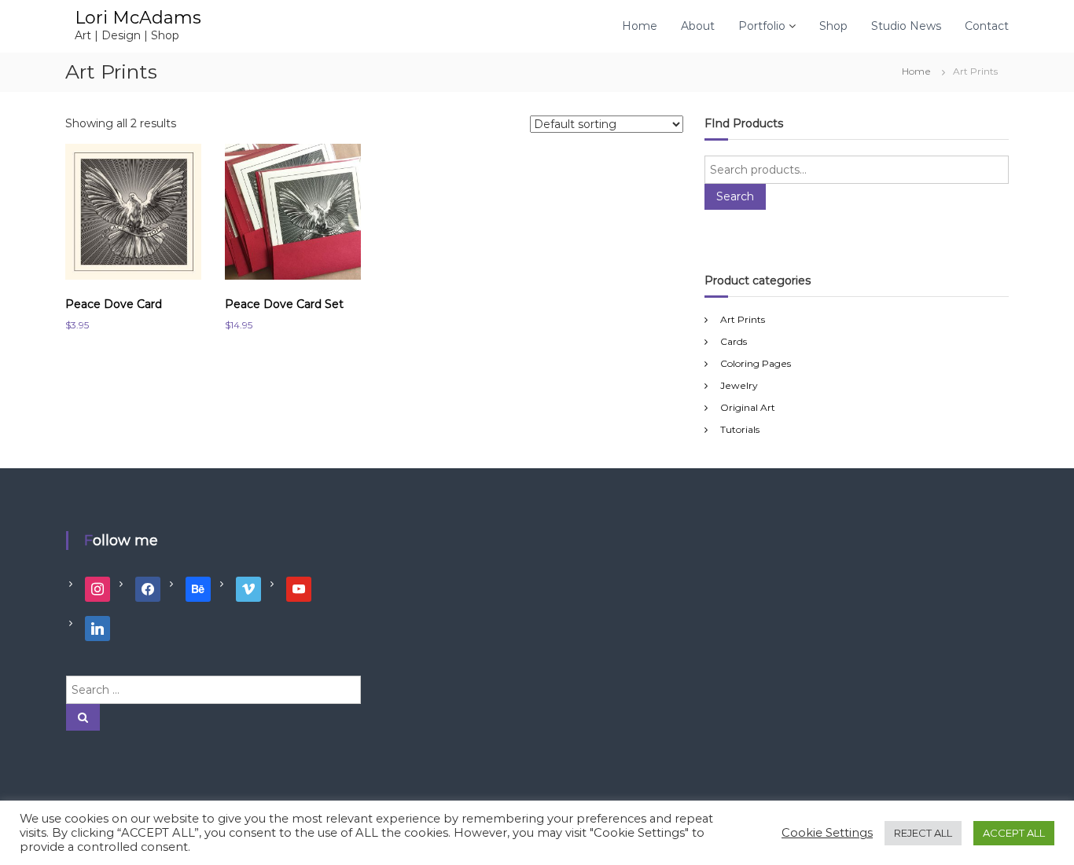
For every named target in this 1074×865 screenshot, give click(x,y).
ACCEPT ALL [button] (1014, 833)
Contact (987, 26)
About (698, 26)
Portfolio (761, 26)
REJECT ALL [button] (923, 833)
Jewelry (739, 385)
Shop (833, 26)
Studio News (906, 26)
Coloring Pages (755, 363)
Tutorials (740, 429)
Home (639, 26)
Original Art (747, 407)
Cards (733, 341)
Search (735, 196)
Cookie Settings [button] (827, 833)
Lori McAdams (138, 17)
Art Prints (742, 319)
